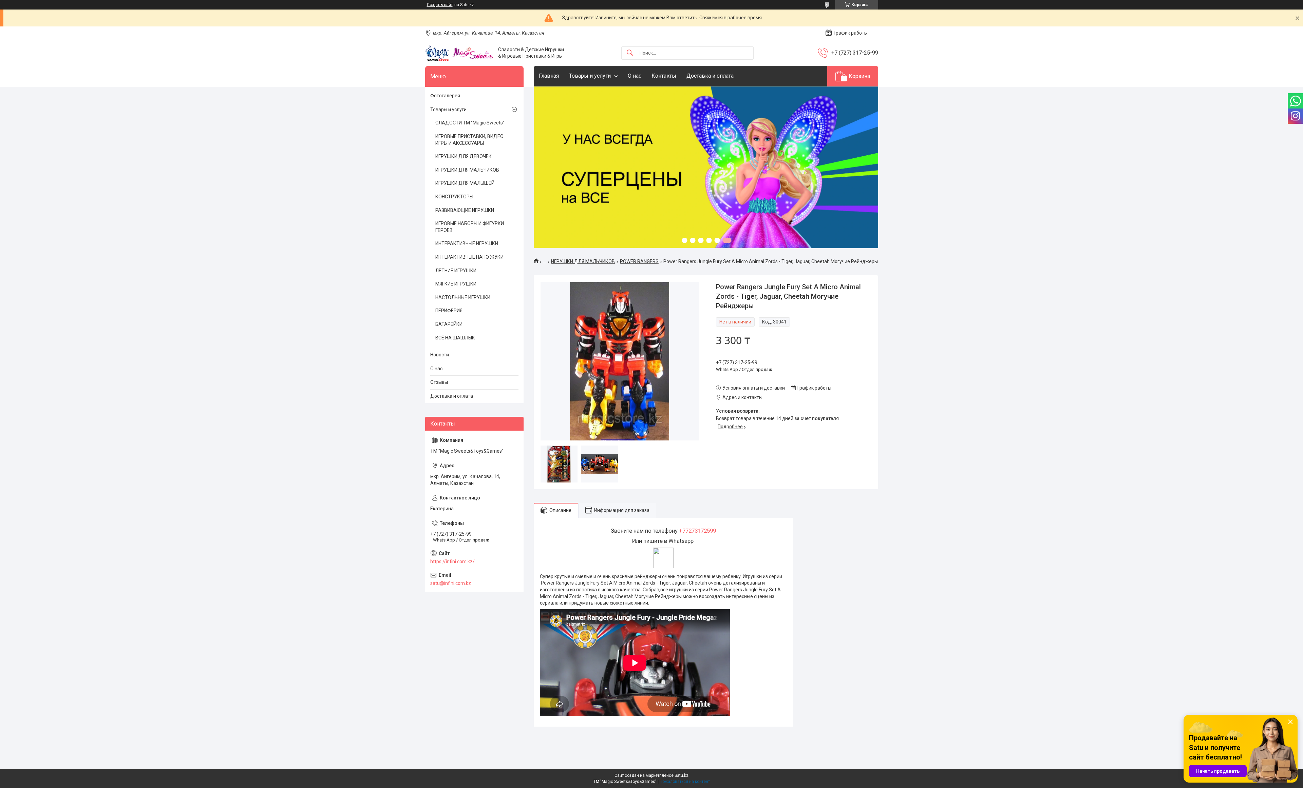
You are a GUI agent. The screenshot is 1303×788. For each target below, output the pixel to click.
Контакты (664, 76)
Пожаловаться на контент (685, 781)
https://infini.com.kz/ (452, 561)
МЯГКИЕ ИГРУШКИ (455, 284)
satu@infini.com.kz (450, 583)
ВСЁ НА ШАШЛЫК (455, 337)
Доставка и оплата (710, 76)
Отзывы (439, 382)
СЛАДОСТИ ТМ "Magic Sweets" (470, 122)
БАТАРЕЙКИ (448, 324)
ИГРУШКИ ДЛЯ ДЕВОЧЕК (463, 156)
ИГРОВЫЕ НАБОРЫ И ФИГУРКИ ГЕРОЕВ (469, 227)
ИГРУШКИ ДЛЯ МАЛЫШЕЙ (464, 183)
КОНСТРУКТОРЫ (454, 196)
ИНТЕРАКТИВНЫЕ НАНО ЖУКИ (469, 257)
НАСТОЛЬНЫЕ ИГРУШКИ (462, 297)
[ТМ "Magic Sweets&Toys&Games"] (459, 53)
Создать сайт (440, 4)
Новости (439, 354)
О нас (634, 76)
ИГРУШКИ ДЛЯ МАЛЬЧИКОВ (583, 261)
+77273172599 (697, 530)
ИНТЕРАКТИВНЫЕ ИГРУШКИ (466, 243)
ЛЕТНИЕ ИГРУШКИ (455, 270)
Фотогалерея (445, 95)
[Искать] (630, 53)
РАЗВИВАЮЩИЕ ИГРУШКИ (464, 210)
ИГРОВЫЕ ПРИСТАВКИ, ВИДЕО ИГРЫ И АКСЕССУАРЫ (469, 140)
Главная (549, 76)
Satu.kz (681, 775)
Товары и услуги (590, 76)
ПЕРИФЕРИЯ (448, 310)
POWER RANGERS (639, 261)
